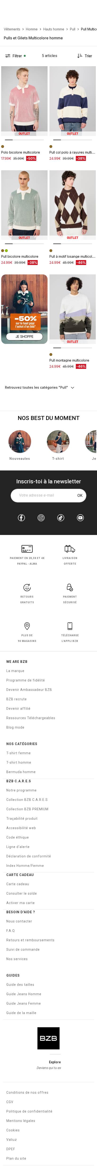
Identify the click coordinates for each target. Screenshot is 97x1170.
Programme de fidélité (25, 680)
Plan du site (16, 1158)
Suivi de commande (23, 949)
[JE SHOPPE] (24, 309)
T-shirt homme (18, 762)
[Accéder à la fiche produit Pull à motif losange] (72, 205)
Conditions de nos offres (27, 1092)
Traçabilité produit (22, 818)
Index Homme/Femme (25, 866)
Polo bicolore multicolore (20, 152)
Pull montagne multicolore (69, 360)
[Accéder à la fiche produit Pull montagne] (72, 309)
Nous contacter (19, 921)
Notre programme (21, 790)
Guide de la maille (21, 1013)
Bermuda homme (21, 772)
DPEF (10, 1149)
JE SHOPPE (24, 336)
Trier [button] (88, 56)
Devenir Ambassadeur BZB (29, 690)
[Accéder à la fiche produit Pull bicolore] (24, 205)
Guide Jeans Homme (23, 994)
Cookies (13, 1130)
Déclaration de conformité (28, 856)
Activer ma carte (20, 903)
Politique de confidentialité (29, 1111)
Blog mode (15, 727)
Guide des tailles (20, 985)
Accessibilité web (21, 828)
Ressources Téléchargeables (30, 718)
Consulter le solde (21, 893)
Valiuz (11, 1139)
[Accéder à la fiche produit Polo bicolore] (24, 101)
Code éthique (17, 837)
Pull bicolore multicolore (19, 256)
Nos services (17, 959)
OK (79, 495)
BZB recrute (16, 699)
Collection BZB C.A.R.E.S (27, 800)
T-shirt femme (18, 753)
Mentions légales (20, 1121)
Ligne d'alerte (18, 847)
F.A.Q (10, 931)
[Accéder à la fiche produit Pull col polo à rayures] (72, 101)
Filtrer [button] (17, 56)
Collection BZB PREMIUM (27, 809)
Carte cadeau (17, 884)
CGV (9, 1102)
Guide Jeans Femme (23, 1003)
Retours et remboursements (30, 940)
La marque (15, 671)
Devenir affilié (18, 708)
